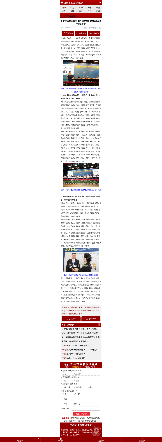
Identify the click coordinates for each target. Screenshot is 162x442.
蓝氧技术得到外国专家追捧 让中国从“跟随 (79, 329)
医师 (81, 8)
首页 (62, 15)
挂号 (89, 8)
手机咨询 (69, 33)
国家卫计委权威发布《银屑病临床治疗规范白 (81, 333)
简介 (64, 8)
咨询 (89, 11)
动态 (72, 8)
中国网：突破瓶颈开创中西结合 (75, 341)
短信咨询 (96, 33)
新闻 (72, 11)
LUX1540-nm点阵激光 (76, 358)
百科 (81, 11)
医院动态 (70, 15)
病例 (98, 8)
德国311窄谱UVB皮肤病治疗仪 (80, 345)
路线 (98, 11)
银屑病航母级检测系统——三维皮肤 (82, 350)
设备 (64, 11)
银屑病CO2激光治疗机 (76, 354)
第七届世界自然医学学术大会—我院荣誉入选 (81, 337)
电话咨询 (82, 33)
